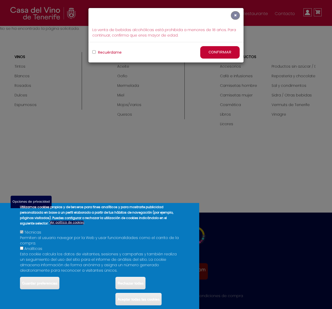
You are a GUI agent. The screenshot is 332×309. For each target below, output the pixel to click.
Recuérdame (109, 52)
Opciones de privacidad (31, 202)
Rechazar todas (130, 283)
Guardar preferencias (39, 283)
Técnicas (32, 232)
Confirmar (220, 52)
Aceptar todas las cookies (138, 299)
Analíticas (33, 248)
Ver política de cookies (67, 222)
